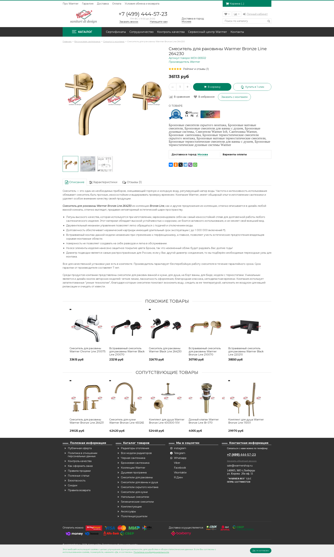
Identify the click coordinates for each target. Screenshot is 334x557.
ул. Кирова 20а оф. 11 (240, 473)
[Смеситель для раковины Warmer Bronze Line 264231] (88, 398)
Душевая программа (134, 472)
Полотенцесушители (134, 516)
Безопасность (76, 480)
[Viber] (190, 165)
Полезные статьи (78, 475)
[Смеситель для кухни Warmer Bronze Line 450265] (127, 398)
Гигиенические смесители (137, 501)
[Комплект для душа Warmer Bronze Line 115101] (246, 398)
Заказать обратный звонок (242, 461)
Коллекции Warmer (133, 467)
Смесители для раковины (137, 477)
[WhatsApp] (195, 165)
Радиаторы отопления (135, 448)
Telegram (179, 453)
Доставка (103, 3)
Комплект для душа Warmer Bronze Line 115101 (246, 421)
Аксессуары (128, 511)
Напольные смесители (135, 496)
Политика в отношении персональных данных (82, 455)
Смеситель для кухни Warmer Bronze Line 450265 (126, 421)
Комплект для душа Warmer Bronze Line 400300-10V (166, 421)
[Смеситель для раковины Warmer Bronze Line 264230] (70, 164)
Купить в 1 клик (254, 86)
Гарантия (87, 3)
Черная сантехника (133, 458)
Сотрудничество (141, 32)
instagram (180, 448)
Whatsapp (180, 458)
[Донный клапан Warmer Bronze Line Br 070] (207, 398)
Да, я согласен (261, 550)
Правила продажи (79, 470)
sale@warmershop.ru (240, 465)
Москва (203, 154)
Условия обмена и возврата (142, 3)
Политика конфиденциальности (151, 552)
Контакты (237, 32)
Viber (177, 462)
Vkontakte (180, 472)
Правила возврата (79, 490)
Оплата (116, 3)
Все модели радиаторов (136, 453)
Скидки (72, 485)
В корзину (213, 86)
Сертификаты (116, 32)
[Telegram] (185, 165)
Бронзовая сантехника (135, 462)
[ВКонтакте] (171, 165)
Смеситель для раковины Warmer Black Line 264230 (165, 350)
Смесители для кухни (134, 492)
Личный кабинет (257, 14)
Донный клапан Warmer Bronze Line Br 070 (204, 421)
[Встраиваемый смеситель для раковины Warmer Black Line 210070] (127, 327)
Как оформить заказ (80, 466)
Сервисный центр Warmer (207, 32)
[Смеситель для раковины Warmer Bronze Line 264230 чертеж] (105, 164)
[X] (180, 165)
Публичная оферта (80, 448)
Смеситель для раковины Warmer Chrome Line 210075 (87, 350)
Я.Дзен (178, 477)
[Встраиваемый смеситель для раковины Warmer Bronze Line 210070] (207, 327)
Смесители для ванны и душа (139, 482)
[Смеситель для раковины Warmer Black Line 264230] (167, 327)
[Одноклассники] (176, 165)
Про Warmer (70, 3)
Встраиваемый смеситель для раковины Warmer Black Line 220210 (246, 351)
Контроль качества (171, 32)
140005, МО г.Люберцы (241, 470)
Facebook (180, 467)
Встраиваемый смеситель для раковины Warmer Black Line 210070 (127, 351)
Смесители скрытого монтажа (139, 487)
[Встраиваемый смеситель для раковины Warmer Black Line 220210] (246, 327)
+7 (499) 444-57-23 (142, 14)
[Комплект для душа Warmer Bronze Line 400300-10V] (167, 398)
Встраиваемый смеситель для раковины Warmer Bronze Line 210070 (205, 351)
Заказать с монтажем (234, 97)
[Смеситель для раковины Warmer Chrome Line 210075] (88, 327)
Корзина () (237, 3)
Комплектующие (131, 506)
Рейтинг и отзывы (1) (196, 69)
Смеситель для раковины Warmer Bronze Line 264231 (87, 421)
